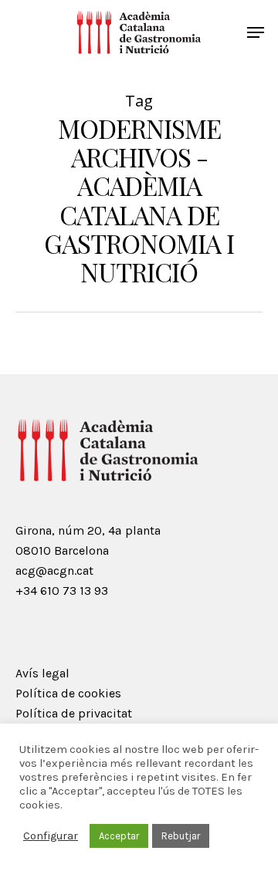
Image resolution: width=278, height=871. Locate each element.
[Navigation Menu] (255, 32)
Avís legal (42, 673)
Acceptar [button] (119, 836)
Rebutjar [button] (180, 836)
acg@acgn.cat (54, 570)
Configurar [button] (50, 835)
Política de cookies (68, 693)
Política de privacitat (73, 713)
